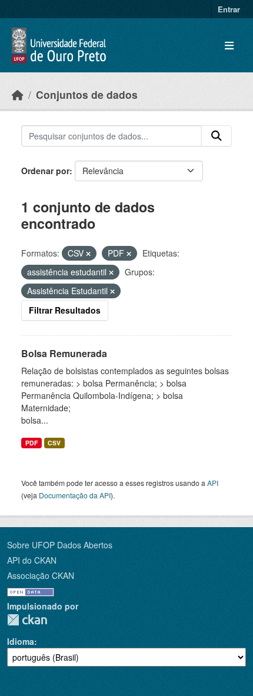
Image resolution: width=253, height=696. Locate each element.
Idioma (20, 641)
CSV (54, 442)
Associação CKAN (40, 575)
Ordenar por (45, 171)
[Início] (18, 94)
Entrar (229, 9)
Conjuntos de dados (87, 94)
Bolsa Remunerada (64, 353)
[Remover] (88, 253)
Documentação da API (75, 495)
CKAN (27, 620)
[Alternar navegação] (229, 45)
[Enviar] (216, 135)
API (212, 483)
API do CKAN (31, 560)
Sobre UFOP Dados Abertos (59, 545)
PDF (31, 442)
